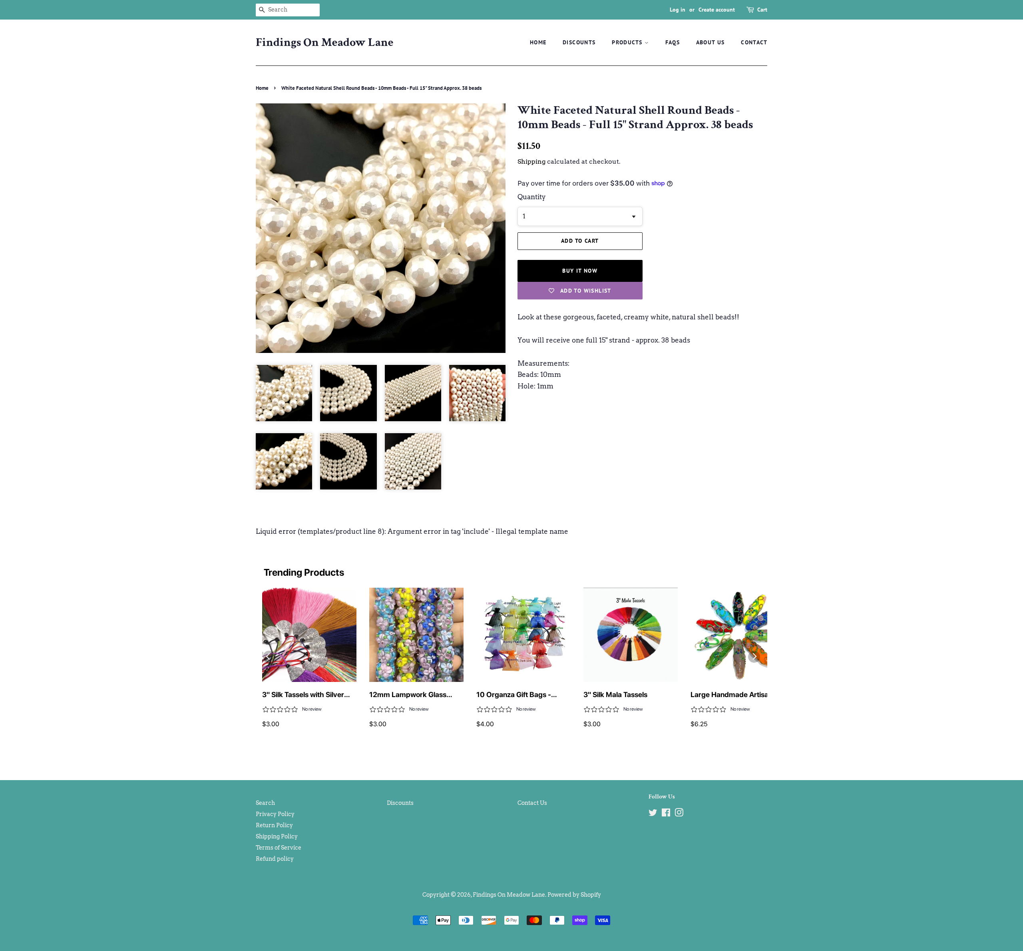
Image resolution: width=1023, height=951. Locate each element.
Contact (754, 42)
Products (628, 42)
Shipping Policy (277, 836)
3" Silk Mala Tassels (615, 694)
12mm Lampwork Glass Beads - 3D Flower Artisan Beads (411, 695)
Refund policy (275, 858)
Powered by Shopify (574, 894)
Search (265, 802)
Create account (717, 9)
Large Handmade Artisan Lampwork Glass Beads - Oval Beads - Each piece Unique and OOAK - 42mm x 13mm (737, 695)
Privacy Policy (275, 814)
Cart (762, 9)
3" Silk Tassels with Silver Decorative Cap (303, 695)
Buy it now (579, 270)
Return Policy (274, 825)
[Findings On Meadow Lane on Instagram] (679, 814)
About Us (710, 42)
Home (538, 42)
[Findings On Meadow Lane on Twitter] (653, 814)
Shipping (531, 161)
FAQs (672, 42)
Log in (677, 9)
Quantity (531, 197)
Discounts (579, 42)
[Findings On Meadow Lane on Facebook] (666, 814)
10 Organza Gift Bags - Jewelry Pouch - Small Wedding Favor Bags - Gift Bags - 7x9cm (519, 695)
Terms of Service (278, 847)
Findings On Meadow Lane (325, 43)
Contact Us (532, 802)
